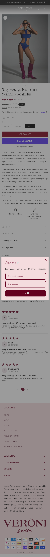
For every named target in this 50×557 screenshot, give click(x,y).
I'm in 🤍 (25, 293)
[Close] (46, 259)
